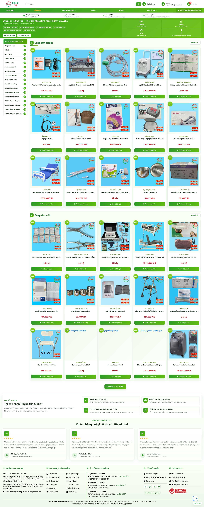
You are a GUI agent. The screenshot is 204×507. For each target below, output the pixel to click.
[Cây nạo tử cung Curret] (115, 344)
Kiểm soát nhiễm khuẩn (15, 97)
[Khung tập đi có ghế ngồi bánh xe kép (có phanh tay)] (149, 290)
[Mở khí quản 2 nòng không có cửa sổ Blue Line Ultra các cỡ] (184, 290)
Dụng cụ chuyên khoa (15, 88)
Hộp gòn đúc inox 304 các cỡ (80, 311)
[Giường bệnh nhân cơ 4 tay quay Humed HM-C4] (46, 171)
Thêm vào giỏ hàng (47, 96)
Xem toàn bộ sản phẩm (114, 387)
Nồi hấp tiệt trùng (74, 488)
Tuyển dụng (150, 481)
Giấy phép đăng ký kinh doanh (156, 477)
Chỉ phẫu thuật (74, 474)
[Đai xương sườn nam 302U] (80, 344)
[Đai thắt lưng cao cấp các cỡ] (115, 290)
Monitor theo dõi (54, 477)
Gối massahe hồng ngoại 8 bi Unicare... (184, 257)
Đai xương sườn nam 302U (81, 365)
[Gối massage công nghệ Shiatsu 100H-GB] (149, 117)
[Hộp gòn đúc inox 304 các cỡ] (80, 290)
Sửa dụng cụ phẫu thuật (45, 27)
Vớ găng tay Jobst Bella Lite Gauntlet (115, 139)
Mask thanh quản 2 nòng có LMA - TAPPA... (81, 192)
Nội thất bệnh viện (15, 71)
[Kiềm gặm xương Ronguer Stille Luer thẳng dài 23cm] (80, 236)
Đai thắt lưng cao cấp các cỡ (115, 311)
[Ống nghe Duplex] (46, 117)
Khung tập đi (72, 481)
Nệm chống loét (74, 477)
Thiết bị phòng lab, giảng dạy (15, 114)
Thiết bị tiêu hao (15, 63)
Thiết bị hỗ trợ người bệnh (15, 109)
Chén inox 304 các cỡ (150, 192)
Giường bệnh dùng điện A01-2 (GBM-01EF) (150, 257)
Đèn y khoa (15, 54)
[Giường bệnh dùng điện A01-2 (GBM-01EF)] (149, 236)
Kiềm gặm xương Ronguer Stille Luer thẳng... (81, 257)
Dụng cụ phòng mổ (15, 67)
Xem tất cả (194, 43)
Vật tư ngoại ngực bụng (15, 92)
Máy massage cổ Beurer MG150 (184, 139)
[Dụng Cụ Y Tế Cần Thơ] (12, 4)
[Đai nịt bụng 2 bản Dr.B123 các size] (46, 290)
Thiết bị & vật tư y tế (11, 27)
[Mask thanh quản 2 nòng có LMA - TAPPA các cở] (80, 171)
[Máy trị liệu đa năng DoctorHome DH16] (80, 64)
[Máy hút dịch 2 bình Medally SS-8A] (149, 64)
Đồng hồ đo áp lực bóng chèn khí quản (149, 365)
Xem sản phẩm (11, 35)
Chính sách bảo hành (178, 477)
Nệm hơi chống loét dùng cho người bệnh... (115, 192)
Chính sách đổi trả (177, 474)
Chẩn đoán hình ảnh (15, 75)
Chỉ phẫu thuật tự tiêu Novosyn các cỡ (184, 192)
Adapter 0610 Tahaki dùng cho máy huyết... (46, 85)
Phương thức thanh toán (180, 485)
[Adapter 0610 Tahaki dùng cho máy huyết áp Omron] (46, 64)
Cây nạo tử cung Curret (115, 365)
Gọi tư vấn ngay (25, 35)
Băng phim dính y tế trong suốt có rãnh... (183, 85)
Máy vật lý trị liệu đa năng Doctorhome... (115, 257)
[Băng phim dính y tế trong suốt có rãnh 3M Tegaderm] (184, 64)
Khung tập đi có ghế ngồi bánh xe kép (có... (149, 311)
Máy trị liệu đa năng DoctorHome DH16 (81, 85)
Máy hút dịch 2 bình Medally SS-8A (149, 85)
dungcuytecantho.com (85, 504)
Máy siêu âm (53, 474)
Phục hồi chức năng (15, 84)
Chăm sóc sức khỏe (15, 80)
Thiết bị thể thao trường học (14, 30)
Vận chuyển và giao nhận (180, 481)
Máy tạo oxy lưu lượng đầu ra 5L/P (184, 365)
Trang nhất (10, 10)
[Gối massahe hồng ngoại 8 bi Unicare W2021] (184, 236)
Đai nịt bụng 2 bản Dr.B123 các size (46, 311)
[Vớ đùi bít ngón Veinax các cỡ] (80, 117)
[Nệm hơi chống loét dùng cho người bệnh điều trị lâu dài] (115, 171)
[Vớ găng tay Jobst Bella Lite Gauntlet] (115, 117)
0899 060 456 (104, 479)
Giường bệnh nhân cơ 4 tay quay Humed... (46, 192)
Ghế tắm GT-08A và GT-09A (46, 365)
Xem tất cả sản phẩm (152, 493)
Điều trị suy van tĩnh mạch (15, 105)
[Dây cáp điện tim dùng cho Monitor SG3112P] (115, 64)
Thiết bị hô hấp (15, 58)
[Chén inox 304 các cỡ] (149, 171)
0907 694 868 (93, 479)
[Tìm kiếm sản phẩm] (138, 4)
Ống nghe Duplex (46, 139)
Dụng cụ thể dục (15, 46)
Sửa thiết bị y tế (60, 27)
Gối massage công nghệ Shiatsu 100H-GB (150, 139)
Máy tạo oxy (52, 488)
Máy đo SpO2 (53, 492)
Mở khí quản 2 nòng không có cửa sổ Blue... (183, 311)
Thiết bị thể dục (30, 30)
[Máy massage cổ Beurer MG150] (184, 117)
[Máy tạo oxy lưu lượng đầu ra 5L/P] (184, 344)
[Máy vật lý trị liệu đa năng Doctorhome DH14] (115, 236)
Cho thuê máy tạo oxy (28, 27)
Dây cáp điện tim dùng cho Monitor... (115, 85)
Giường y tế (53, 485)
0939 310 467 (104, 497)
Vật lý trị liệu (73, 492)
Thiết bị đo (15, 50)
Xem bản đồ (123, 476)
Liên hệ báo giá (81, 96)
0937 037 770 (104, 504)
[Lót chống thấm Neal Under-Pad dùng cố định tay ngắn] (46, 236)
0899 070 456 (104, 488)
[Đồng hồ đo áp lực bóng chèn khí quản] (149, 344)
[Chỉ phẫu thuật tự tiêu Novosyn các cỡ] (184, 171)
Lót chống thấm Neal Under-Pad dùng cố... (46, 257)
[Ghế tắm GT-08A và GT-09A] (46, 344)
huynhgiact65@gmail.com (123, 504)
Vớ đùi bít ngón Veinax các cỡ (81, 139)
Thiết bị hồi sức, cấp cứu (15, 101)
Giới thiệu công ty (151, 474)
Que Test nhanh (74, 485)
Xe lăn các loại (53, 481)
